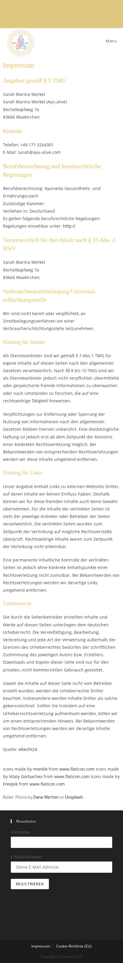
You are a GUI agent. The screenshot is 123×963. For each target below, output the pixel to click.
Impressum (40, 946)
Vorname (20, 832)
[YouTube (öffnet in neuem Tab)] (65, 15)
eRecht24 (28, 749)
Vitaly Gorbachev (25, 776)
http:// (69, 226)
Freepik (10, 784)
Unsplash (74, 797)
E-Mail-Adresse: (26, 857)
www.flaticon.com (77, 769)
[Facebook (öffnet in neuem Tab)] (50, 15)
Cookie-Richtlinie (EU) (74, 946)
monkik (40, 769)
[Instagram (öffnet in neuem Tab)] (57, 15)
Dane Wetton (46, 797)
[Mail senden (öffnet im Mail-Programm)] (73, 15)
